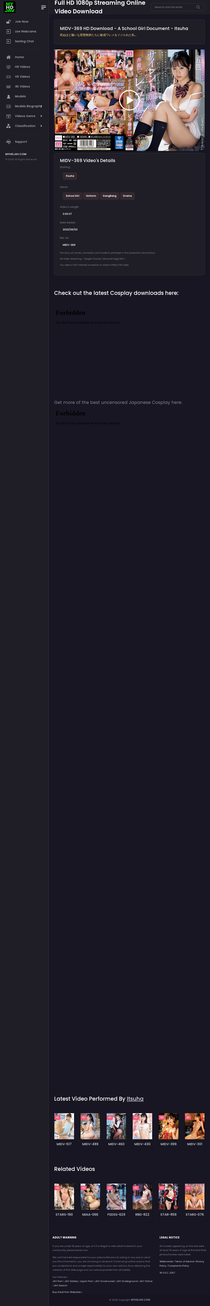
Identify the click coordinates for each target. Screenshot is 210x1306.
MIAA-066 (90, 1214)
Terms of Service (184, 1261)
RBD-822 (142, 1214)
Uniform (91, 196)
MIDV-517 (64, 1144)
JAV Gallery (71, 1281)
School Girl (72, 196)
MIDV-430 (142, 1144)
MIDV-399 (169, 1144)
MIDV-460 (116, 1144)
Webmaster (166, 1261)
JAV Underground (127, 1281)
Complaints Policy (178, 1265)
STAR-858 (168, 1214)
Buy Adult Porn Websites (66, 1292)
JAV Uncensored (105, 1281)
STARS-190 (64, 1214)
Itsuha (70, 176)
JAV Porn (57, 1281)
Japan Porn (86, 1281)
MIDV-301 (194, 1144)
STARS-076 (195, 1214)
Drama (127, 196)
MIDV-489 (90, 1144)
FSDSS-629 (116, 1214)
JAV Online (145, 1281)
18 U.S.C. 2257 (167, 1272)
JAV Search (60, 1285)
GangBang (109, 196)
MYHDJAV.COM (140, 1299)
